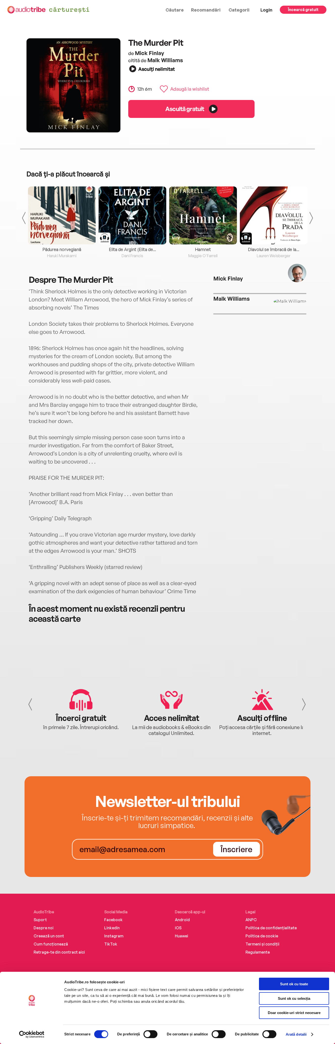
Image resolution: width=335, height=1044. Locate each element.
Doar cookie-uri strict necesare (294, 1013)
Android (182, 919)
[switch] (150, 1034)
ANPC (251, 919)
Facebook (113, 919)
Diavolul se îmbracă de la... (273, 249)
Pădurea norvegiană (61, 249)
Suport (40, 919)
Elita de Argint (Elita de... (132, 249)
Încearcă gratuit (303, 9)
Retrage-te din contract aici (59, 952)
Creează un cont (49, 935)
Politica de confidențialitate (271, 927)
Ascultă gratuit (184, 109)
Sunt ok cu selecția (294, 998)
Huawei (181, 935)
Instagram (113, 935)
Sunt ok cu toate (294, 984)
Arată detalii (296, 1034)
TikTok (110, 944)
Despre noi (43, 927)
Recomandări (205, 10)
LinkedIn (112, 927)
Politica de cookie (261, 935)
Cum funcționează (51, 944)
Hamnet (203, 249)
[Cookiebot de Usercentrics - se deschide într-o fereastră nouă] (31, 1034)
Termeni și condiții (262, 944)
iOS (178, 927)
